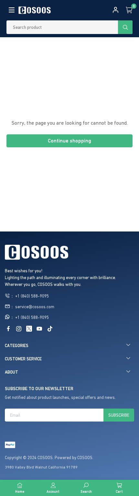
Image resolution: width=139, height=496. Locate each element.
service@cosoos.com (34, 306)
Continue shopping (69, 141)
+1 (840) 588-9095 (32, 296)
